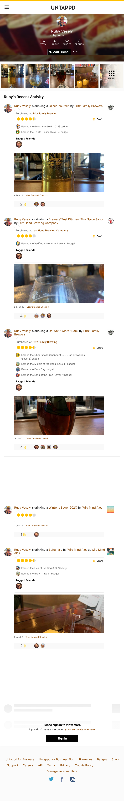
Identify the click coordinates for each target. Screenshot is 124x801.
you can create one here (80, 729)
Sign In (62, 738)
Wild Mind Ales (92, 507)
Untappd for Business (19, 759)
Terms (51, 765)
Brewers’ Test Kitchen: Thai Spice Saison (76, 219)
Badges (102, 759)
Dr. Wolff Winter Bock (63, 331)
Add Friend (60, 52)
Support (12, 765)
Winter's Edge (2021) (63, 507)
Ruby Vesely (22, 106)
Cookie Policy (84, 765)
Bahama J (55, 549)
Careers (28, 765)
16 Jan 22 (19, 438)
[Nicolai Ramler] (36, 204)
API (40, 765)
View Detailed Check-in (37, 195)
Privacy (65, 765)
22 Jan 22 (19, 307)
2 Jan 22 (18, 526)
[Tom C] (36, 315)
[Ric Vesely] (43, 204)
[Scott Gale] (43, 447)
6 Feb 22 (18, 195)
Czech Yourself (59, 106)
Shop (115, 759)
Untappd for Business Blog (56, 759)
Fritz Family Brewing (44, 113)
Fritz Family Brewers (88, 106)
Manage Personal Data (62, 771)
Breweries (85, 759)
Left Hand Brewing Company (38, 223)
